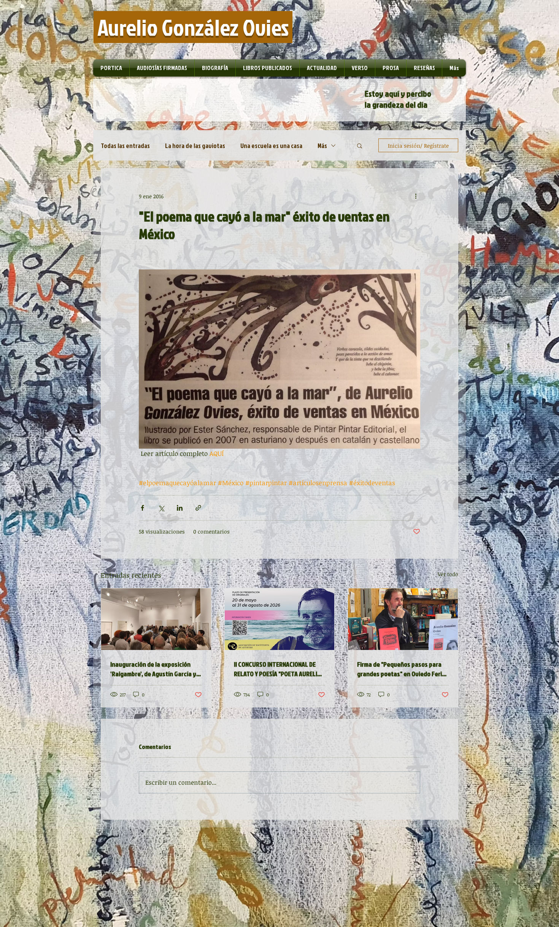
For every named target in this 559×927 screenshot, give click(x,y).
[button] (359, 145)
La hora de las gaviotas (195, 146)
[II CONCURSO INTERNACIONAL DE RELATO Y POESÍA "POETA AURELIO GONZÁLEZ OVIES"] (280, 619)
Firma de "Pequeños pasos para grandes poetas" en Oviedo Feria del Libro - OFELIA (401, 669)
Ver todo (448, 574)
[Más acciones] (415, 196)
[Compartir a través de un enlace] (198, 507)
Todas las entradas (125, 146)
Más (322, 146)
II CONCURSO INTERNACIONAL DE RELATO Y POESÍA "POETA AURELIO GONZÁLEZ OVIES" (277, 669)
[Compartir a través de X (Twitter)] (161, 507)
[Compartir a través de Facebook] (142, 507)
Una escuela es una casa (271, 146)
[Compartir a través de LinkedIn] (179, 507)
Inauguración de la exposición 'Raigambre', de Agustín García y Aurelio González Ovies (153, 669)
